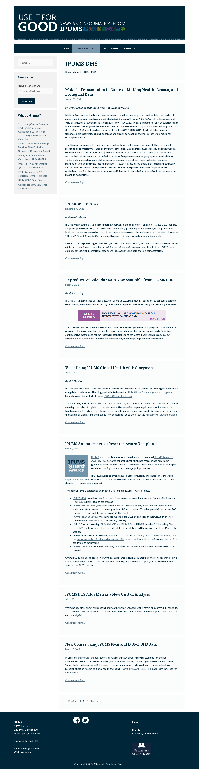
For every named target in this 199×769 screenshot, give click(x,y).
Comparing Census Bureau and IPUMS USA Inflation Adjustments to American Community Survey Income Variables (34, 131)
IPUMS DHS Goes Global (31, 180)
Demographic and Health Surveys (154, 535)
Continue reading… (75, 182)
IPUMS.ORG (130, 48)
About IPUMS (110, 48)
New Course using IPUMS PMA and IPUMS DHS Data (111, 644)
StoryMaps (92, 407)
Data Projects (84, 48)
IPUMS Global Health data (118, 395)
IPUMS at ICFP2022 (82, 203)
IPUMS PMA (128, 668)
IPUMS (95, 456)
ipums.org (25, 752)
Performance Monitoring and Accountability (100, 539)
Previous (71, 701)
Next (94, 701)
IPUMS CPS (79, 501)
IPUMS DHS (72, 300)
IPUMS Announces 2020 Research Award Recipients (111, 443)
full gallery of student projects (161, 414)
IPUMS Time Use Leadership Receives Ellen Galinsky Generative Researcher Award (34, 147)
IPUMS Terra (128, 524)
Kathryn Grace (84, 657)
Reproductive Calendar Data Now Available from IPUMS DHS (119, 279)
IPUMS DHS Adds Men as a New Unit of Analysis (107, 594)
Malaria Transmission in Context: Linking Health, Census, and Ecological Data (121, 92)
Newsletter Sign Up (29, 85)
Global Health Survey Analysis (113, 403)
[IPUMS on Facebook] (77, 722)
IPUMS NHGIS (108, 524)
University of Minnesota (145, 733)
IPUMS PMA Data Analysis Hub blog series (150, 392)
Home (65, 48)
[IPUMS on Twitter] (85, 722)
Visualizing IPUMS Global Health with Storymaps (109, 367)
